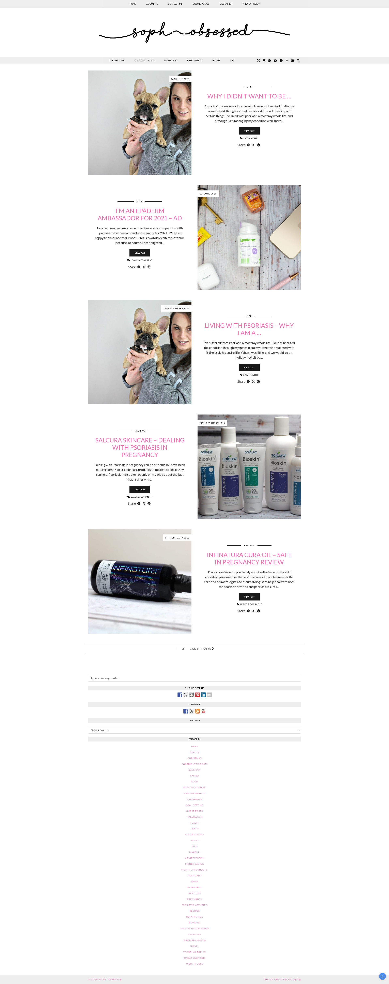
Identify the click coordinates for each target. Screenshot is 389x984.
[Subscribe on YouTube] (203, 711)
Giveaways (194, 799)
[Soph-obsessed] (194, 32)
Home (132, 3)
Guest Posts (194, 811)
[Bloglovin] (286, 60)
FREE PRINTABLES (194, 787)
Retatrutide (194, 60)
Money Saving (194, 864)
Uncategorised (194, 958)
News (194, 881)
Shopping (194, 934)
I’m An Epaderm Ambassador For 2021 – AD (140, 214)
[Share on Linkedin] (203, 694)
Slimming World (144, 60)
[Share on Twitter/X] (253, 144)
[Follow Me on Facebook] (185, 711)
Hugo (194, 840)
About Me (152, 3)
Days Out (194, 770)
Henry (194, 828)
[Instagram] (264, 60)
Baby (194, 746)
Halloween (194, 817)
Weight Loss (116, 60)
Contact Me (175, 3)
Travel (194, 946)
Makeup (194, 852)
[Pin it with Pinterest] (197, 694)
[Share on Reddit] (191, 694)
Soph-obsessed (110, 979)
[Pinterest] (269, 60)
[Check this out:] (179, 694)
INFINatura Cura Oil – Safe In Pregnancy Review (249, 558)
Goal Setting (194, 805)
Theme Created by (282, 979)
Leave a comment (141, 260)
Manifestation (194, 858)
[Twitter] (258, 60)
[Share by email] (209, 694)
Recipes (216, 60)
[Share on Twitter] (185, 694)
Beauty (194, 752)
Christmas (195, 758)
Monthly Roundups (194, 870)
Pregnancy (194, 899)
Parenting (194, 887)
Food (194, 781)
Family (194, 776)
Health (194, 823)
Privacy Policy (251, 3)
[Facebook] (281, 60)
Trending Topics (194, 952)
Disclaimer (225, 3)
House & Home (194, 834)
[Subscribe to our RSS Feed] (197, 711)
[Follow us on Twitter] (191, 711)
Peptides (195, 893)
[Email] (292, 60)
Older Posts (201, 648)
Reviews (140, 430)
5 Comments (251, 375)
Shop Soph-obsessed (195, 928)
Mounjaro (170, 60)
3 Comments (251, 138)
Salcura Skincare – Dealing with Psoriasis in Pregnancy (140, 447)
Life (232, 60)
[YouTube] (275, 60)
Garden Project (195, 793)
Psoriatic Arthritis (195, 905)
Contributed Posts (195, 764)
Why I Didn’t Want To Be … (249, 96)
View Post (249, 131)
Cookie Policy (200, 3)
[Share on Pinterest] (258, 144)
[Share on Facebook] (248, 144)
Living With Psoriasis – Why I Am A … (249, 329)
